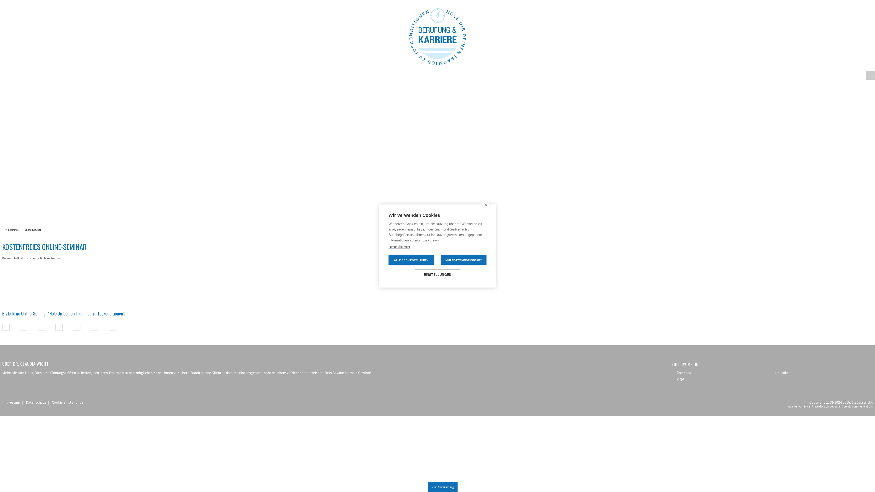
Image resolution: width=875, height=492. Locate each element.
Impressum (11, 367)
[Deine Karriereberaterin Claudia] (437, 17)
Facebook (684, 337)
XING (681, 344)
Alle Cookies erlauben (411, 260)
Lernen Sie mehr (399, 247)
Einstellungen (437, 274)
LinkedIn (781, 337)
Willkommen (12, 194)
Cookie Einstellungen (68, 367)
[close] (485, 205)
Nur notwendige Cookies (463, 260)
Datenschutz (36, 367)
